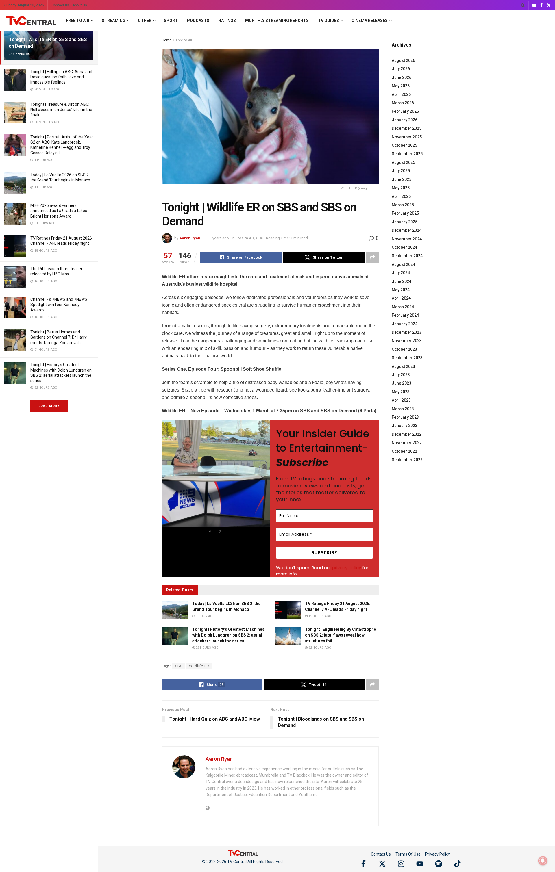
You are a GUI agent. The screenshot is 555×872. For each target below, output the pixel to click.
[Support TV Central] (242, 852)
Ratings (227, 20)
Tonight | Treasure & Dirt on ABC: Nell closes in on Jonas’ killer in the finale (61, 109)
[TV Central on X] (382, 863)
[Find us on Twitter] (549, 5)
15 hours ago (319, 616)
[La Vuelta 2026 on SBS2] (15, 183)
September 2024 (407, 255)
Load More (48, 406)
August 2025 (403, 162)
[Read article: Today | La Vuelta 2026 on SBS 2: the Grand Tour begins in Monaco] (175, 610)
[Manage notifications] (542, 860)
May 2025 (401, 187)
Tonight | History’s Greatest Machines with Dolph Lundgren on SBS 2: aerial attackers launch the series (228, 635)
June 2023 (401, 383)
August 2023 (403, 366)
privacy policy (346, 568)
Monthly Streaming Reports (277, 20)
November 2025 (407, 137)
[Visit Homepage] (31, 20)
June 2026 (401, 77)
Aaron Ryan (189, 238)
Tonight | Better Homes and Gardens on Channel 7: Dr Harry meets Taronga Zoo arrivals (58, 337)
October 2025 (404, 145)
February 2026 (405, 111)
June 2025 (401, 179)
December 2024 (406, 230)
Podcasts (198, 20)
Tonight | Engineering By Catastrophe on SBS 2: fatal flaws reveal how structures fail (340, 635)
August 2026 (403, 60)
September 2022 (407, 459)
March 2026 (403, 103)
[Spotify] (438, 863)
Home (166, 40)
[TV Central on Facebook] (363, 863)
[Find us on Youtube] (534, 5)
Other (144, 20)
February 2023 (405, 417)
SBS (259, 238)
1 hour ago (205, 616)
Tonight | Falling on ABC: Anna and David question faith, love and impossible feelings (61, 76)
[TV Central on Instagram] (401, 863)
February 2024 (405, 315)
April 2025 (401, 196)
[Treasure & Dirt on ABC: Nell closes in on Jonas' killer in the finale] (15, 112)
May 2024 (401, 289)
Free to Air (77, 20)
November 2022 (407, 442)
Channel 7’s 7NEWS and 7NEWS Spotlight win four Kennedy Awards (58, 304)
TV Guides (328, 20)
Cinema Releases (370, 20)
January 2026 (404, 120)
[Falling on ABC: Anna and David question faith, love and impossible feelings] (15, 80)
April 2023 (401, 400)
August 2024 (403, 264)
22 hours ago (207, 648)
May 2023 (401, 391)
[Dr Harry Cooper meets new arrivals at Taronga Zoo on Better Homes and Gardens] (15, 340)
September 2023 (407, 357)
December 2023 (406, 332)
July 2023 (401, 374)
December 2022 (406, 434)
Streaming (113, 20)
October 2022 (404, 451)
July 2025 (401, 170)
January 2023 (404, 425)
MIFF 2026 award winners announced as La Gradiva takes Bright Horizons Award (58, 210)
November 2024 (407, 239)
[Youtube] (419, 863)
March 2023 (403, 409)
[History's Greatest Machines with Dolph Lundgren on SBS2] (15, 373)
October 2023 (404, 349)
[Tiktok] (457, 863)
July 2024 (401, 272)
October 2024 (404, 247)
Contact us (60, 5)
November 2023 (407, 340)
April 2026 (401, 94)
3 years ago (219, 238)
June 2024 (401, 281)
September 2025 (407, 153)
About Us (80, 5)
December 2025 (406, 128)
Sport (171, 20)
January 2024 (404, 324)
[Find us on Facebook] (541, 5)
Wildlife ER (199, 666)
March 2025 (403, 205)
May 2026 (401, 86)
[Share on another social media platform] (372, 257)
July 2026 (401, 68)
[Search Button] (523, 5)
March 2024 (403, 307)
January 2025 (404, 222)
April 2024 (401, 298)
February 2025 (405, 213)
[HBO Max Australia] (15, 277)
